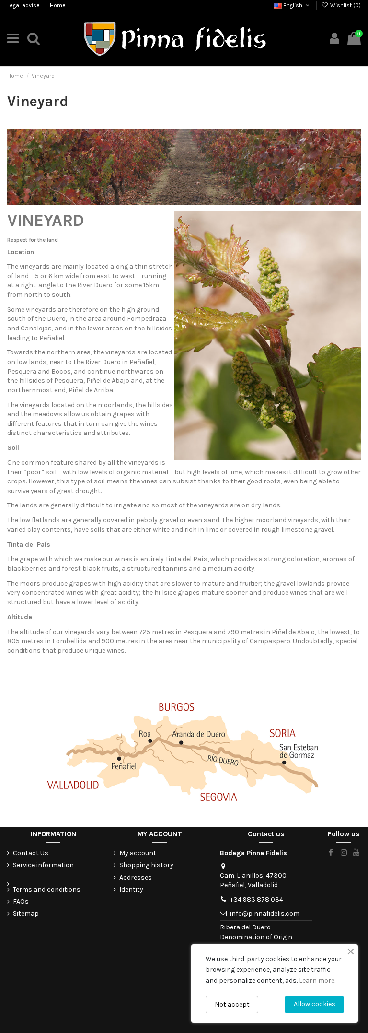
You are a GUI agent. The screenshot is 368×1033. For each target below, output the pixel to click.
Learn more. (317, 980)
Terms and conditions (46, 889)
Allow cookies (314, 1004)
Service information (43, 865)
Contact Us (30, 853)
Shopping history (146, 865)
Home (58, 5)
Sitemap (26, 913)
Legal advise (24, 5)
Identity (131, 889)
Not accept (232, 1004)
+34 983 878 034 (256, 899)
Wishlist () (345, 5)
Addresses (135, 877)
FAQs (21, 901)
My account (137, 853)
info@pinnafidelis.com (264, 913)
